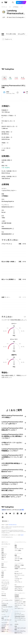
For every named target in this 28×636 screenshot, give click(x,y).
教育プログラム (18, 632)
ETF (3, 550)
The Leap (17, 560)
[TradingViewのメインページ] (5, 2)
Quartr (22, 534)
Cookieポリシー (18, 600)
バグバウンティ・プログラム (20, 606)
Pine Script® (5, 589)
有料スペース (5, 631)
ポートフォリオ (5, 582)
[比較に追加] (17, 92)
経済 (3, 572)
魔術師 (3, 627)
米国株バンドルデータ (20, 568)
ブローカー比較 (18, 558)
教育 (3, 618)
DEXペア (4, 557)
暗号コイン (4, 554)
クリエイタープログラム (7, 607)
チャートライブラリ (19, 615)
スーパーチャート (6, 544)
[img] (23, 17)
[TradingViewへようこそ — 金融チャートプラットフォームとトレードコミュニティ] (8, 69)
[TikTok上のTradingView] (25, 513)
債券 (3, 552)
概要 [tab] (3, 34)
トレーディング (5, 616)
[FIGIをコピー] (13, 234)
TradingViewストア (19, 586)
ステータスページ (19, 608)
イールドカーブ (5, 583)
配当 (3, 575)
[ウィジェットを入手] (24, 316)
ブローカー (17, 557)
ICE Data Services (12, 524)
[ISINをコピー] (13, 228)
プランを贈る (18, 550)
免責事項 (17, 596)
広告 (16, 626)
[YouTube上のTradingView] (10, 513)
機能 (16, 545)
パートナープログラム (20, 631)
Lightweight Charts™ (20, 616)
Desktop (4, 595)
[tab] (20, 244)
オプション (4, 585)
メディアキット (18, 582)
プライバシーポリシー (20, 598)
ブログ (16, 576)
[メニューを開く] (2, 2)
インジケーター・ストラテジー (7, 625)
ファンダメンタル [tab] (11, 34)
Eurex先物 (17, 567)
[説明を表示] (7, 110)
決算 (3, 574)
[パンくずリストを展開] (10, 7)
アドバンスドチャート (20, 618)
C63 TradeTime (18, 590)
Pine (3, 559)
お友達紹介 (4, 605)
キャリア (17, 580)
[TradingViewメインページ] (8, 507)
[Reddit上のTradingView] (3, 517)
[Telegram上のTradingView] (21, 513)
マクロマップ (5, 587)
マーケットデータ (19, 548)
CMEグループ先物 (19, 565)
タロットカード (18, 588)
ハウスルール (5, 610)
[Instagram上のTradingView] (14, 513)
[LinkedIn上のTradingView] (17, 513)
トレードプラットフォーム (20, 620)
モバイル (4, 593)
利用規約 (17, 595)
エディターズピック (6, 620)
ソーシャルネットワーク (7, 601)
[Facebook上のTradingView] (6, 513)
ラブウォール (5, 603)
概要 (16, 555)
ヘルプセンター (18, 578)
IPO (2, 577)
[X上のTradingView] (3, 513)
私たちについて (18, 573)
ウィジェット (18, 613)
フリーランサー (5, 629)
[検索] (12, 2)
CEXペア (4, 555)
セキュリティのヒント (20, 603)
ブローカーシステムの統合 (20, 628)
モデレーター (5, 611)
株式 (3, 548)
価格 (16, 547)
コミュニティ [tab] (21, 34)
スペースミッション (19, 575)
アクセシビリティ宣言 (20, 601)
